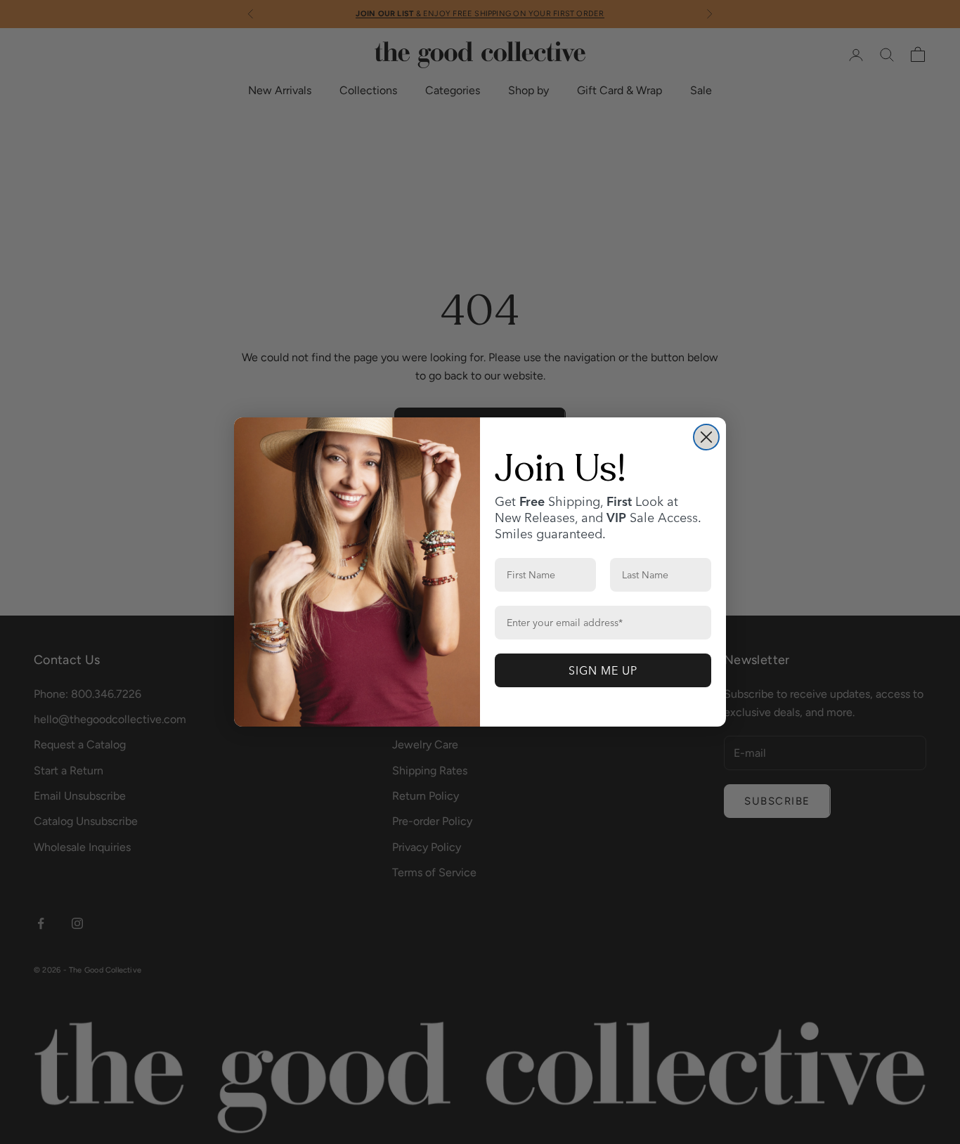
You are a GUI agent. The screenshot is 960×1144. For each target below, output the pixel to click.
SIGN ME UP (603, 670)
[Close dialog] (706, 437)
